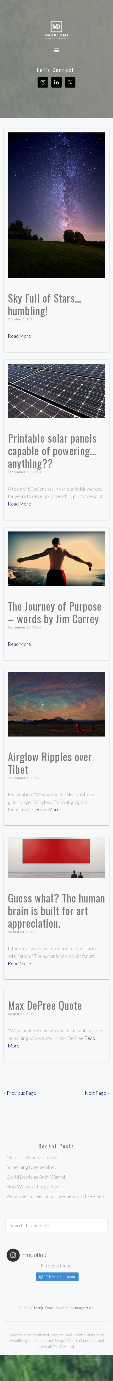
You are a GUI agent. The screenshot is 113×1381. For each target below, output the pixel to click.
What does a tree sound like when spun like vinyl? (55, 1196)
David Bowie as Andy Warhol (36, 1177)
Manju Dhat (56, 30)
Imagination (84, 1307)
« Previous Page (20, 1093)
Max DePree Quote (45, 1005)
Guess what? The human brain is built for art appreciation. (56, 910)
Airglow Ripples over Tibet (50, 763)
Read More (19, 336)
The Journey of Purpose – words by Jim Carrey (55, 612)
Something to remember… (32, 1167)
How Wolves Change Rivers (35, 1186)
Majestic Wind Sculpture (32, 1157)
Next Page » (97, 1093)
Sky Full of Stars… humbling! (44, 304)
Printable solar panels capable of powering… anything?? (52, 450)
